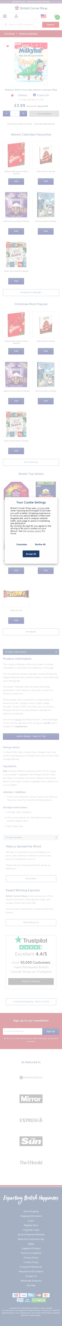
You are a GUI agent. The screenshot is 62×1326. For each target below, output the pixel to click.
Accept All (31, 553)
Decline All (40, 544)
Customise (21, 544)
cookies (41, 508)
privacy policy (34, 531)
